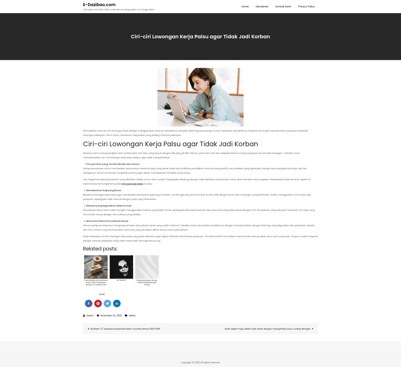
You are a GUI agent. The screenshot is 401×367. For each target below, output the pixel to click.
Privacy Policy (306, 6)
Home (245, 6)
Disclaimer (262, 6)
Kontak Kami (283, 6)
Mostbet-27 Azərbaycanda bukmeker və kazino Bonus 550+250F (125, 328)
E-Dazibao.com (99, 5)
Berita (132, 315)
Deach (90, 315)
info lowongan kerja (132, 183)
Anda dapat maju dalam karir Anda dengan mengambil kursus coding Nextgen (268, 328)
